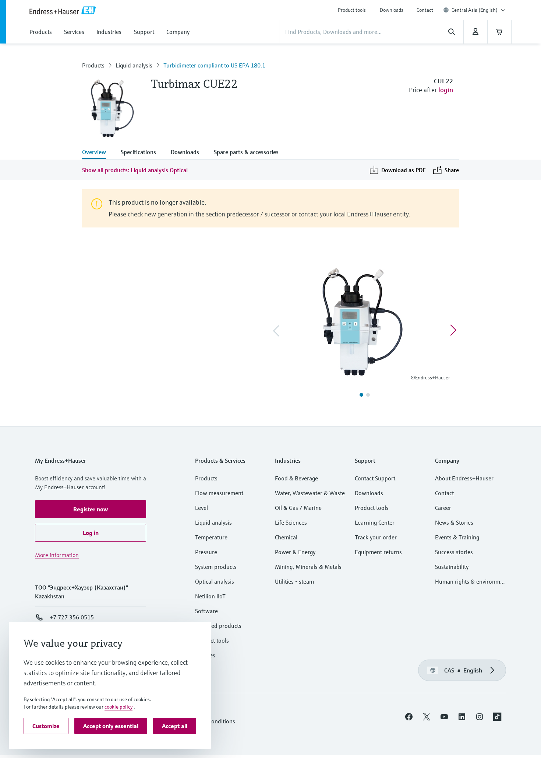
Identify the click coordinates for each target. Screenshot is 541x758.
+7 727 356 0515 (72, 617)
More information (57, 555)
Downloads (391, 10)
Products (93, 65)
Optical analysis (214, 581)
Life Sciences (291, 522)
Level (201, 507)
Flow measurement (219, 493)
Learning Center (375, 522)
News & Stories (454, 522)
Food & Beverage (296, 478)
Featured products (218, 625)
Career (443, 507)
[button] (90, 509)
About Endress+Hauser (464, 478)
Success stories (454, 552)
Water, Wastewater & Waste (310, 493)
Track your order (376, 537)
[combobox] (479, 10)
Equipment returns (378, 552)
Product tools (352, 10)
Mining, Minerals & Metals (308, 566)
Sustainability (451, 566)
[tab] (97, 153)
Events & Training (457, 537)
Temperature (211, 537)
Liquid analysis (134, 65)
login (445, 90)
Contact (425, 10)
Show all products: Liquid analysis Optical (135, 170)
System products (216, 566)
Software (206, 611)
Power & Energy (295, 552)
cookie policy (118, 706)
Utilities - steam (294, 581)
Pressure (206, 552)
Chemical (286, 537)
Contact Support (375, 478)
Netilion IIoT (210, 596)
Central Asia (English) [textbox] (475, 10)
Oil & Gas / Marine (298, 507)
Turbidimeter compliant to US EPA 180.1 (214, 65)
